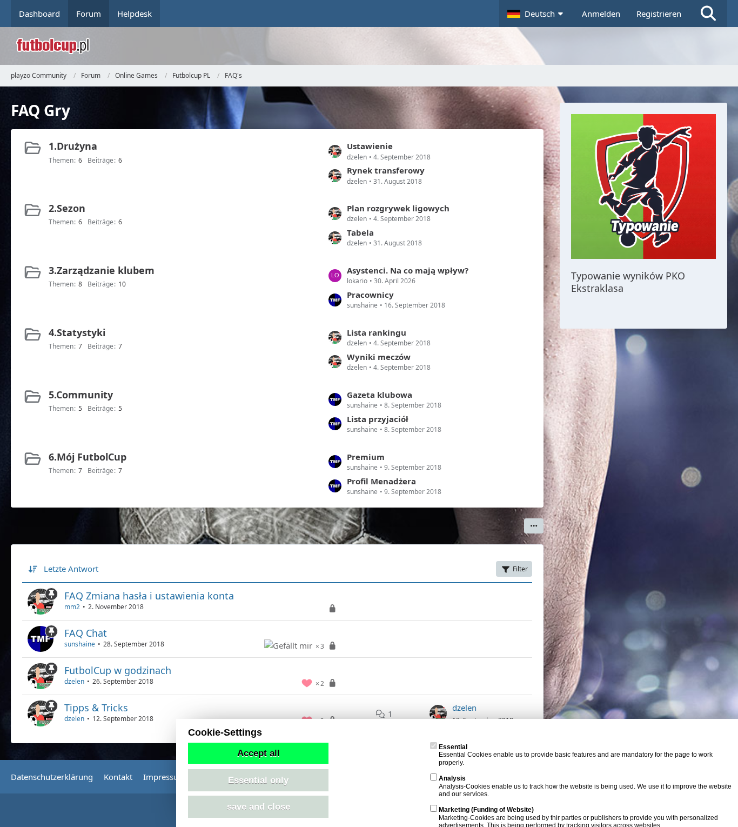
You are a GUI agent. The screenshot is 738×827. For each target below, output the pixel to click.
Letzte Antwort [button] (71, 568)
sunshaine (79, 644)
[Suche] (708, 13)
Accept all (258, 753)
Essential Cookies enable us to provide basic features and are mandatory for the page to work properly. (576, 754)
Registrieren (658, 13)
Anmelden (601, 13)
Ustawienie (370, 146)
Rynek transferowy (386, 170)
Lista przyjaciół (377, 419)
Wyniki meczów (379, 356)
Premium (366, 456)
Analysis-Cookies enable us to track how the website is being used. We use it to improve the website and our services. (585, 786)
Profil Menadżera (381, 481)
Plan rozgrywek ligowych (398, 208)
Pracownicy (370, 294)
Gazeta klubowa (379, 394)
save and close (258, 806)
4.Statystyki (77, 332)
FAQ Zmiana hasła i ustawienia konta (149, 595)
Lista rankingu (376, 332)
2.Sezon (67, 208)
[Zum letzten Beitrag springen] (438, 713)
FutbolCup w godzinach (117, 670)
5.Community (81, 394)
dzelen (74, 681)
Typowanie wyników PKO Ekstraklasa (628, 282)
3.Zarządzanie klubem (102, 270)
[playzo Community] (377, 45)
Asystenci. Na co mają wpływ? (407, 270)
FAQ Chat (85, 632)
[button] (536, 13)
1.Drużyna (73, 145)
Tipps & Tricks (96, 707)
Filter (520, 568)
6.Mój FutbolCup (87, 456)
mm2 (72, 606)
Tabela (360, 232)
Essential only (258, 780)
